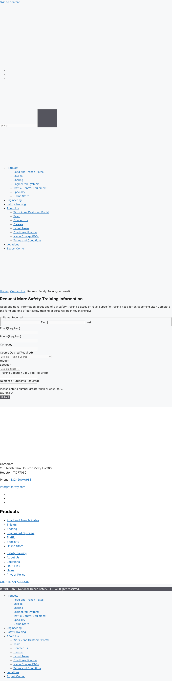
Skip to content (10, 2)
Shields (18, 176)
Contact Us (20, 220)
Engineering (14, 200)
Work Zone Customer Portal (31, 212)
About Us (13, 208)
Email (10, 328)
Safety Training (16, 204)
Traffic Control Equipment (30, 188)
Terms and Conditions (27, 240)
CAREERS (13, 566)
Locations (13, 244)
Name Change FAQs (26, 236)
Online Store (21, 196)
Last (88, 322)
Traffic (11, 537)
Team (16, 216)
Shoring (18, 180)
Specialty (19, 192)
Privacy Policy (16, 574)
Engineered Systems (26, 184)
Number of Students (19, 380)
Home (4, 291)
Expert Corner (16, 248)
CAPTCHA (6, 393)
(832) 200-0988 (20, 479)
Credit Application (25, 232)
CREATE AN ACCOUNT (15, 581)
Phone (10, 336)
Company (6, 344)
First (44, 322)
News (10, 570)
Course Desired (16, 352)
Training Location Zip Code (24, 372)
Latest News (21, 228)
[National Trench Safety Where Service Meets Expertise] (86, 64)
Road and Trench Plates (28, 171)
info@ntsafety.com (12, 487)
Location (5, 364)
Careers (18, 224)
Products (12, 167)
